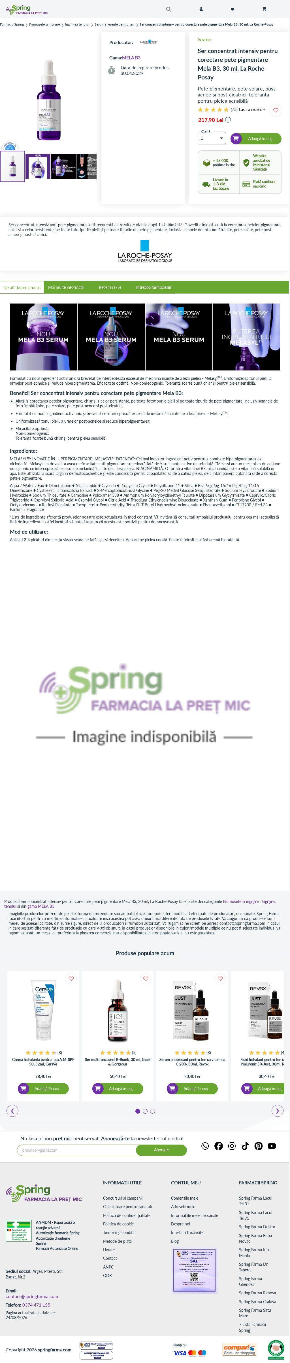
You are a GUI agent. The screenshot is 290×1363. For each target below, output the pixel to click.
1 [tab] (137, 1111)
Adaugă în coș (47, 1088)
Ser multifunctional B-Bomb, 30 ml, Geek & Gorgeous (118, 1061)
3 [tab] (152, 1111)
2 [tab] (145, 1111)
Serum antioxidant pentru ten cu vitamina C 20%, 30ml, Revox (192, 1061)
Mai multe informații (66, 287)
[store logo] (34, 9)
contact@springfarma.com (32, 1296)
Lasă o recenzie (252, 109)
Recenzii (109, 287)
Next (279, 1112)
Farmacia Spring (12, 24)
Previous (15, 1112)
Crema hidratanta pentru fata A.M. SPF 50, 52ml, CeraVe (43, 1061)
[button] (38, 166)
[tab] (22, 287)
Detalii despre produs (21, 287)
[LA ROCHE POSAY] (149, 42)
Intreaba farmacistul (153, 287)
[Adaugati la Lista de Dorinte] (71, 979)
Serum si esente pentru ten (114, 24)
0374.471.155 (36, 1304)
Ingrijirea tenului (77, 24)
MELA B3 (131, 57)
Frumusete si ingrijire (44, 24)
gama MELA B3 (40, 906)
